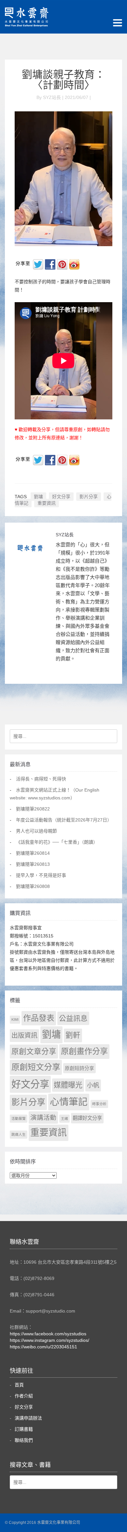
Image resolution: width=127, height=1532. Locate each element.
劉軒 (72, 1035)
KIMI (15, 1019)
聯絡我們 (24, 1440)
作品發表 (38, 1018)
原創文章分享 (33, 1051)
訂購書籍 (24, 1429)
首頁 (19, 1384)
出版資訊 (24, 1035)
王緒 (64, 1118)
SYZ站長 (65, 534)
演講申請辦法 (28, 1418)
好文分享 (61, 496)
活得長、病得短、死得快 (41, 778)
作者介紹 (24, 1395)
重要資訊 (46, 503)
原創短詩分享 (79, 1068)
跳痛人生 (18, 1134)
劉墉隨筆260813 (33, 864)
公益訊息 (73, 1018)
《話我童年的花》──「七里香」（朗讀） (57, 842)
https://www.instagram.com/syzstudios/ (49, 1340)
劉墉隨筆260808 (33, 886)
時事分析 (99, 1104)
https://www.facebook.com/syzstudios (48, 1333)
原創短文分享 (35, 1067)
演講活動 (43, 1117)
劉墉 (38, 496)
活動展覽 (18, 1118)
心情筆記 (69, 1102)
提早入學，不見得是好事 (41, 875)
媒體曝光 (68, 1085)
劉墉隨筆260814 (33, 853)
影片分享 (88, 496)
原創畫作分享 (84, 1051)
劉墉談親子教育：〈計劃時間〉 (63, 80)
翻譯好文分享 (87, 1118)
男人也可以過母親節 (36, 831)
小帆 (93, 1085)
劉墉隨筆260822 (33, 808)
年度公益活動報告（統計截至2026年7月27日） (64, 819)
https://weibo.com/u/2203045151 (43, 1346)
